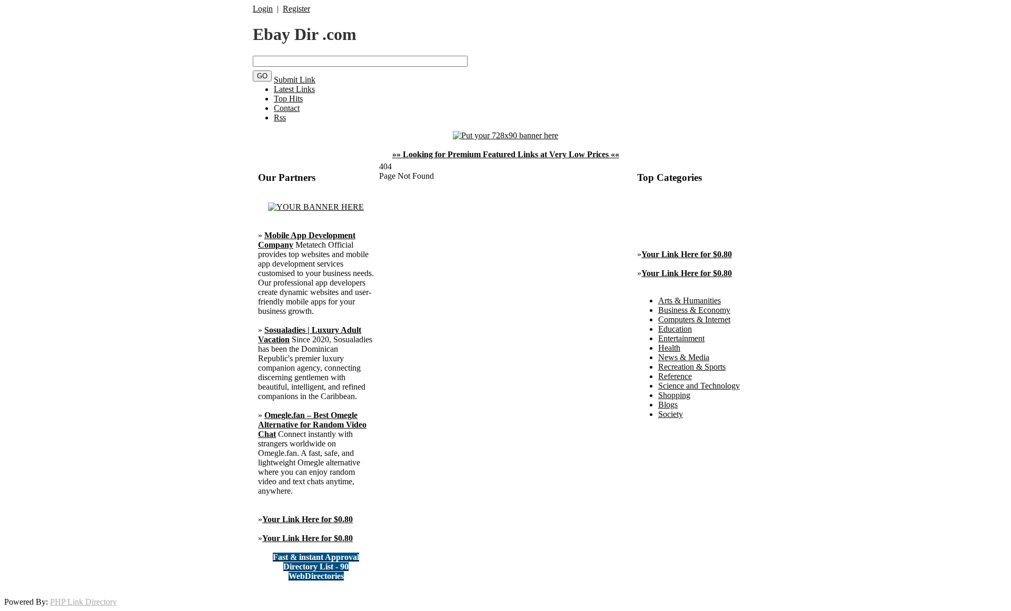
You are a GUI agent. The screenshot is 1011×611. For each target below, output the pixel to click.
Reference (675, 376)
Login (263, 8)
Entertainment (681, 338)
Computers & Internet (694, 319)
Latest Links (294, 89)
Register (296, 8)
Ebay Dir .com (304, 34)
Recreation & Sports (692, 366)
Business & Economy (694, 310)
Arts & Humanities (689, 300)
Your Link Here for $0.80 (307, 519)
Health (669, 347)
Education (675, 328)
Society (670, 414)
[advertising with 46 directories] (316, 206)
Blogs (668, 404)
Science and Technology (699, 385)
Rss (280, 117)
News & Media (683, 357)
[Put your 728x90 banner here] (505, 135)
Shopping (674, 395)
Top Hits (288, 98)
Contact (287, 108)
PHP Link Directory (83, 601)
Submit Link (294, 79)
